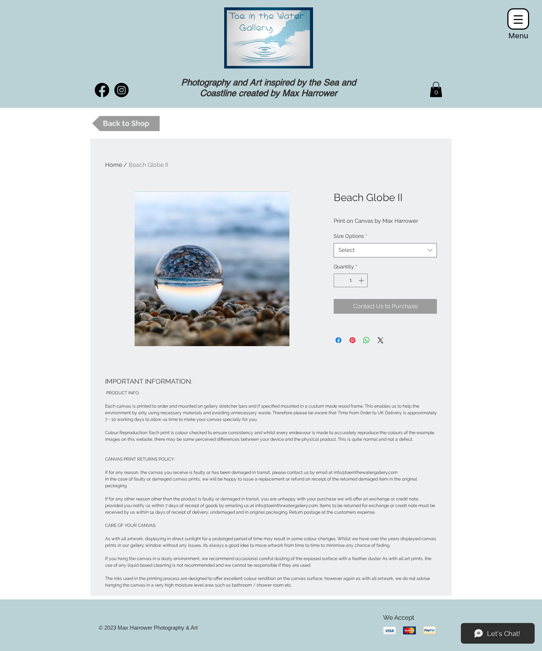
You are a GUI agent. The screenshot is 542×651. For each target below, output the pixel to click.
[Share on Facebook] (338, 340)
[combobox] (385, 250)
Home (113, 164)
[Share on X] (380, 340)
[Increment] (361, 280)
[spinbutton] (350, 280)
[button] (436, 89)
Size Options (350, 236)
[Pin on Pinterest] (352, 340)
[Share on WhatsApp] (366, 340)
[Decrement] (339, 280)
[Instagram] (121, 90)
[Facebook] (102, 90)
